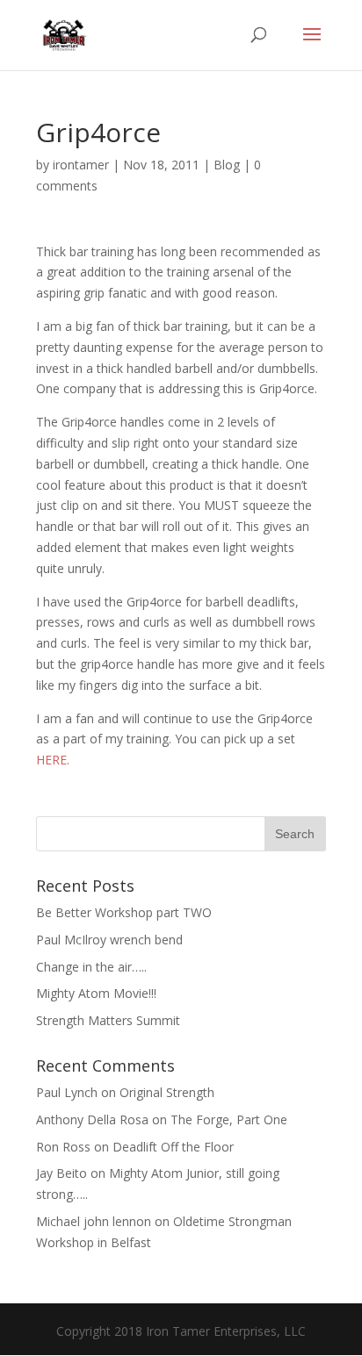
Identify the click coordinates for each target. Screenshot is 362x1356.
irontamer (81, 164)
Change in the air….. (91, 966)
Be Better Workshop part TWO (124, 912)
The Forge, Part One (228, 1119)
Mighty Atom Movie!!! (96, 993)
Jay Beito (61, 1173)
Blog (227, 164)
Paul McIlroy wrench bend (109, 939)
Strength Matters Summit (108, 1020)
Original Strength (166, 1092)
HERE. (52, 759)
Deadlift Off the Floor (173, 1146)
